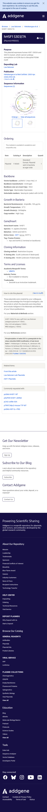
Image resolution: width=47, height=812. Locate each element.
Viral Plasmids (8, 697)
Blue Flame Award (9, 570)
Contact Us (8, 499)
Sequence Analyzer (9, 754)
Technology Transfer (10, 588)
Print (41, 38)
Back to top (37, 293)
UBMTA (12, 271)
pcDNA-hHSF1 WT (11, 394)
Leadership (6, 553)
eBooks (5, 717)
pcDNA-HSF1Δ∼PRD (12, 409)
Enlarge (15, 117)
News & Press (8, 581)
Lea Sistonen (16, 27)
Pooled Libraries (8, 651)
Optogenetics (7, 690)
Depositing (6, 599)
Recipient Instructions (10, 585)
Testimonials (7, 556)
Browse (5, 27)
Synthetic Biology (9, 693)
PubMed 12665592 (19, 354)
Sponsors (6, 560)
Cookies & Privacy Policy (22, 797)
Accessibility (7, 799)
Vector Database (8, 757)
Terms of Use (21, 799)
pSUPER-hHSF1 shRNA (13, 398)
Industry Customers (9, 577)
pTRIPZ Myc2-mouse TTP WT (15, 405)
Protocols (6, 727)
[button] (43, 16)
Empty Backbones (9, 683)
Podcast (5, 724)
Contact (6, 797)
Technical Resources (10, 606)
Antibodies (6, 640)
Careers (5, 574)
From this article (10, 371)
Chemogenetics (8, 676)
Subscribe (8, 477)
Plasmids (10, 379)
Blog (4, 713)
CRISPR (5, 679)
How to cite (9, 79)
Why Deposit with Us (10, 620)
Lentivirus (6, 665)
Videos (5, 734)
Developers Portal (9, 761)
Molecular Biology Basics (11, 720)
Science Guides (8, 731)
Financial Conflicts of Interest (13, 563)
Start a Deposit (8, 624)
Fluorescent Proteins (10, 686)
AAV (4, 661)
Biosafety (6, 567)
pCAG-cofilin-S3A (10, 402)
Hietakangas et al (31, 27)
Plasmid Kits (7, 647)
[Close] (42, 3)
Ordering (6, 602)
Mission (5, 549)
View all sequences (28, 117)
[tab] (17, 123)
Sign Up (7, 455)
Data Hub (6, 750)
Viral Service (7, 609)
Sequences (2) (9, 86)
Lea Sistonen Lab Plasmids (14, 375)
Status (32, 799)
